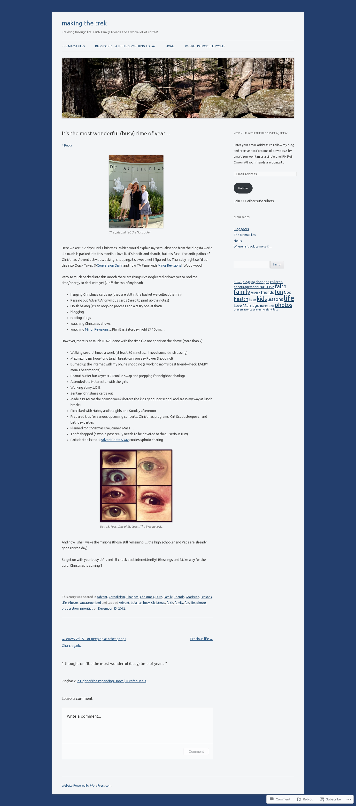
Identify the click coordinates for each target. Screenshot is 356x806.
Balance (136, 602)
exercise (266, 286)
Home (170, 46)
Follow (243, 188)
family (179, 602)
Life (64, 602)
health (241, 299)
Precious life (201, 639)
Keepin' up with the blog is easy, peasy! (261, 133)
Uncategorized (90, 602)
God (287, 292)
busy (146, 602)
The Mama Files (73, 46)
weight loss (270, 309)
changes (262, 282)
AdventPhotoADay (115, 440)
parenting (267, 306)
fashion (255, 292)
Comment (196, 751)
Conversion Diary (110, 265)
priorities (86, 608)
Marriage (251, 305)
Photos (73, 602)
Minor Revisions (169, 265)
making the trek (84, 23)
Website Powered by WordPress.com (86, 785)
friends (267, 292)
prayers (238, 309)
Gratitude (192, 596)
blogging (249, 282)
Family (168, 596)
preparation (70, 608)
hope (252, 299)
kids (262, 298)
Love (238, 305)
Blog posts (241, 229)
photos (201, 602)
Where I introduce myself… (206, 46)
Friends (179, 596)
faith (170, 602)
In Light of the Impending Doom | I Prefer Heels (111, 681)
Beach (238, 282)
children (276, 282)
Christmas (147, 596)
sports (248, 309)
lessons (275, 299)
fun (187, 602)
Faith (158, 596)
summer (258, 309)
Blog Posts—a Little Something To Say (125, 46)
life (193, 602)
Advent (102, 596)
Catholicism (117, 596)
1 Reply (67, 145)
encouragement (246, 287)
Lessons (206, 596)
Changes (132, 596)
